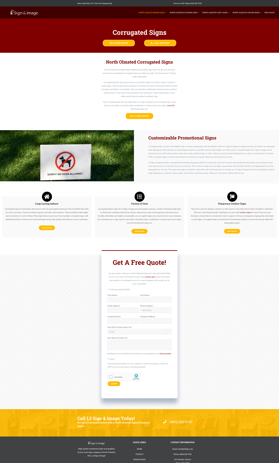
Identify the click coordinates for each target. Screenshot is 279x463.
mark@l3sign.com (185, 449)
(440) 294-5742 (185, 454)
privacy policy (165, 353)
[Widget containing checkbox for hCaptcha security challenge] (123, 377)
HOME (139, 449)
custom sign (150, 277)
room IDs (170, 105)
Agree (112, 359)
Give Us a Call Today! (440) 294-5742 (188, 3)
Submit (114, 384)
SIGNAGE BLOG (139, 459)
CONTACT (139, 454)
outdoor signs (245, 212)
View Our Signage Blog (103, 3)
